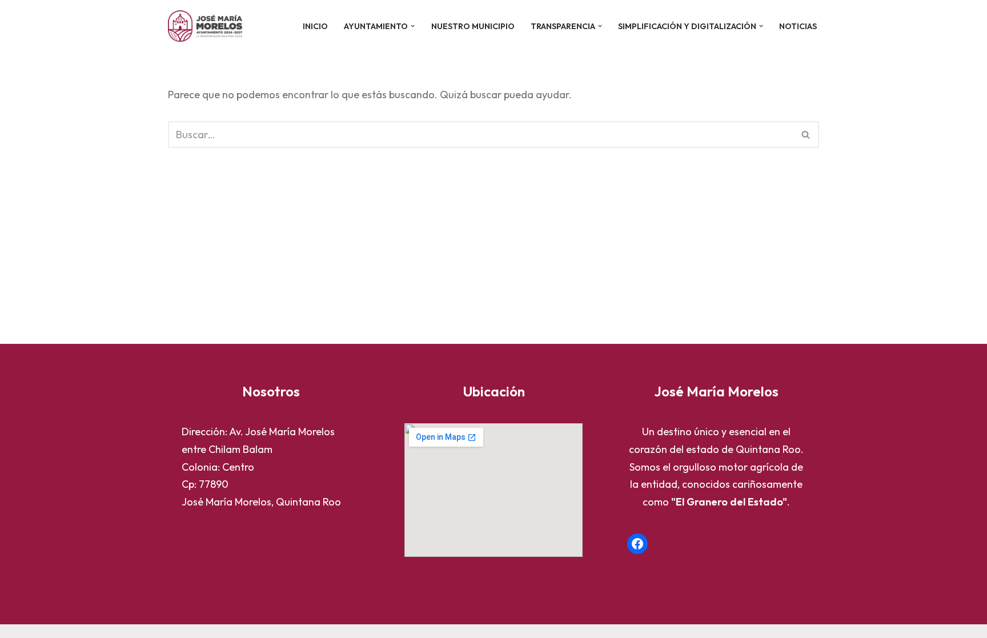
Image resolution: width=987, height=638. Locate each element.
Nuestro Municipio (473, 26)
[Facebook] (637, 543)
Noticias (798, 26)
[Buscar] (806, 134)
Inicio (315, 26)
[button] (413, 26)
